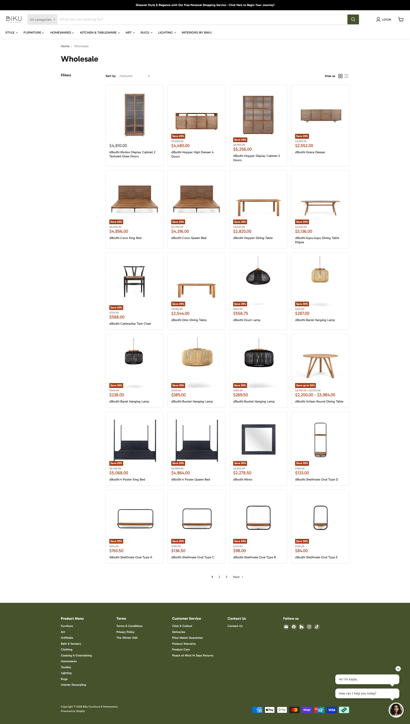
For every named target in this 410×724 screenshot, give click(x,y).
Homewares (69, 661)
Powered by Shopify (73, 711)
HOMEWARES (61, 32)
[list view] (346, 76)
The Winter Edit (127, 638)
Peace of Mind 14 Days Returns (192, 655)
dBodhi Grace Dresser (310, 152)
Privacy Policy (125, 632)
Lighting (66, 673)
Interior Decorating (73, 685)
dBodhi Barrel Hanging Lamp (315, 320)
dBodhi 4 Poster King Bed (127, 479)
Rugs (64, 679)
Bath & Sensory (71, 644)
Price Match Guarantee (187, 638)
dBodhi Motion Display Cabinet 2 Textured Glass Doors (132, 154)
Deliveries (178, 632)
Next (236, 577)
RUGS (145, 32)
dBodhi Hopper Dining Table (253, 238)
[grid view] (340, 76)
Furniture (67, 626)
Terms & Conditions (129, 626)
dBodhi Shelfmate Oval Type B (254, 557)
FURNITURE (32, 32)
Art (63, 632)
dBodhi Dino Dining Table (188, 320)
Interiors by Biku (197, 32)
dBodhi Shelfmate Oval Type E (316, 557)
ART (129, 32)
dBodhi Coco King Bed (125, 238)
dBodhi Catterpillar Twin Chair (130, 324)
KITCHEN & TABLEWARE (98, 32)
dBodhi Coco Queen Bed (188, 238)
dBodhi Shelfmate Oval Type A (130, 557)
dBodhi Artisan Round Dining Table (319, 401)
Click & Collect (182, 626)
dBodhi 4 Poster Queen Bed (190, 479)
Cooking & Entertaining (76, 655)
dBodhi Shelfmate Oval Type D (316, 479)
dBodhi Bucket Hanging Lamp (192, 401)
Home (65, 46)
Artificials (67, 638)
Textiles (66, 667)
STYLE (10, 32)
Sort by (111, 76)
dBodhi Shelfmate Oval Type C (192, 557)
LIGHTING (166, 32)
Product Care (181, 649)
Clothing (66, 649)
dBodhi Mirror (242, 479)
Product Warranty (184, 644)
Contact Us (235, 626)
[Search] (353, 19)
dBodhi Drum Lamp (247, 320)
